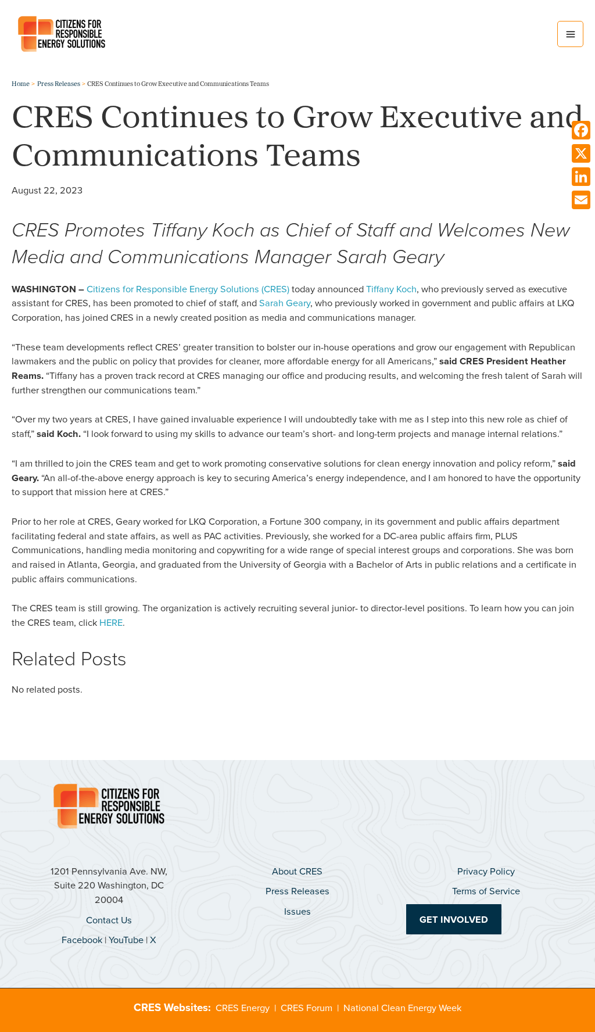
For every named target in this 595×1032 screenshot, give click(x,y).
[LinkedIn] (581, 176)
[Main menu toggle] (570, 34)
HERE (111, 622)
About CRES (297, 870)
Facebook (82, 939)
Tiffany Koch (391, 288)
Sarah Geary (284, 302)
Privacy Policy (486, 870)
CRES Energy (243, 1007)
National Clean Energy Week (402, 1007)
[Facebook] (581, 130)
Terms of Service (486, 890)
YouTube (126, 939)
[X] (581, 153)
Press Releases (297, 890)
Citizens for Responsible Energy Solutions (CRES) (188, 288)
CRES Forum (306, 1007)
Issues (297, 911)
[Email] (581, 200)
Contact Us (109, 919)
